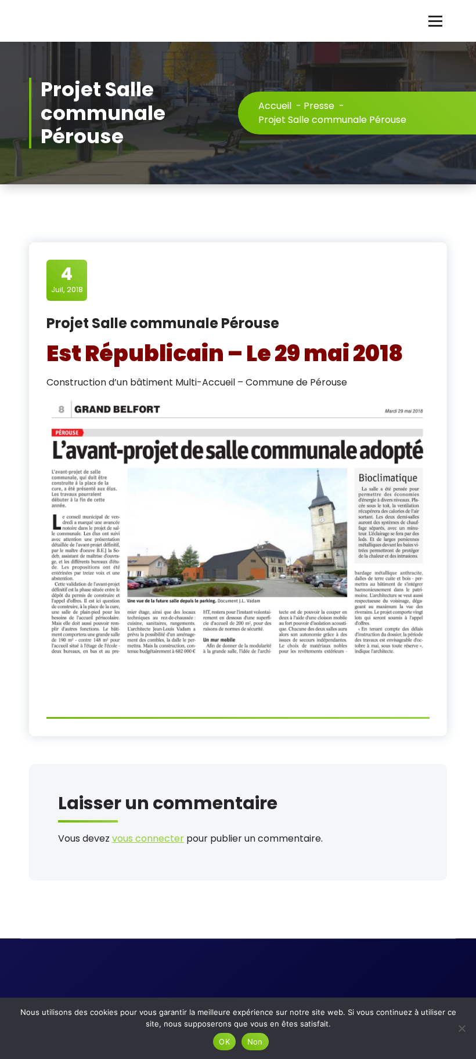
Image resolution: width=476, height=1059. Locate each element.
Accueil (274, 105)
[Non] (461, 1028)
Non (255, 1041)
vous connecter (148, 838)
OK (224, 1041)
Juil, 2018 (67, 279)
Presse (319, 105)
